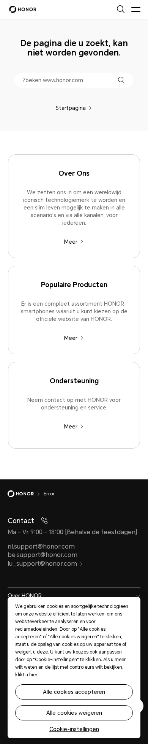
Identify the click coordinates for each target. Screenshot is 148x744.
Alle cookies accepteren (74, 692)
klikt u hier (26, 674)
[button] (121, 80)
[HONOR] (26, 494)
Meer (70, 242)
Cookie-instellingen (74, 729)
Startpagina (71, 108)
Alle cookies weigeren (74, 713)
